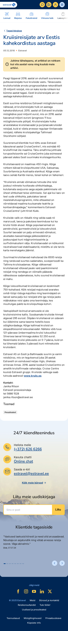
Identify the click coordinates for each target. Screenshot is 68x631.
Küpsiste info (34, 622)
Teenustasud (13, 618)
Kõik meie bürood (32, 482)
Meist (32, 600)
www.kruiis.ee (32, 375)
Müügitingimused (32, 618)
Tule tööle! (45, 605)
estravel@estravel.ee (31, 473)
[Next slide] (62, 563)
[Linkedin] (42, 591)
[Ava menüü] (62, 4)
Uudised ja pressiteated (34, 609)
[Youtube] (34, 591)
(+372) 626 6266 (28, 449)
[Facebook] (18, 591)
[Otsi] (42, 4)
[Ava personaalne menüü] (55, 4)
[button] (5, 563)
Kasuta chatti (23, 457)
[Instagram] (26, 591)
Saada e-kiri (22, 469)
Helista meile (22, 445)
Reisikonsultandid (27, 605)
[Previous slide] (54, 563)
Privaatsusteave (53, 618)
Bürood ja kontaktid (49, 600)
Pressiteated (10, 412)
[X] (50, 591)
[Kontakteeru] (48, 4)
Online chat (23, 461)
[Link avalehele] (8, 5)
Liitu (58, 509)
